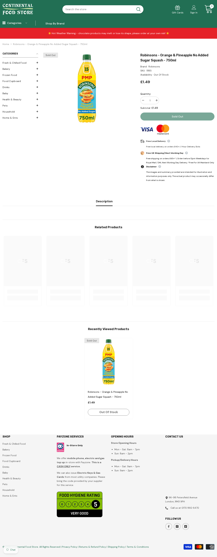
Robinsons (154, 66)
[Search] (102, 9)
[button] (20, 63)
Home (6, 44)
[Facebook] (168, 526)
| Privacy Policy (69, 546)
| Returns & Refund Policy (92, 546)
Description (104, 201)
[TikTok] (185, 526)
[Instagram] (177, 526)
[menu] (4, 23)
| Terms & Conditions (137, 546)
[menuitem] (20, 63)
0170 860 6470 (190, 507)
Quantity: (145, 93)
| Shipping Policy (116, 546)
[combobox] (98, 9)
